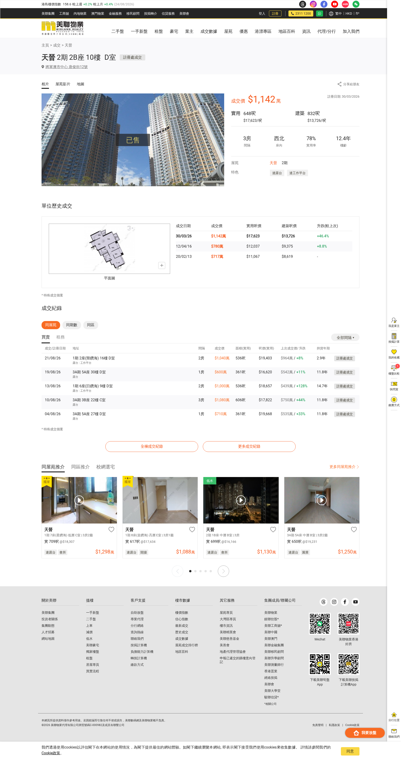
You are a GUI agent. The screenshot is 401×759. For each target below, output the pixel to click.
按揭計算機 (139, 645)
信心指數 (181, 619)
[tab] (46, 337)
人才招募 (48, 632)
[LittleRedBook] (348, 624)
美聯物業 (270, 612)
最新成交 (181, 625)
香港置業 (270, 671)
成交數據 (181, 638)
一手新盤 (92, 612)
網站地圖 (48, 638)
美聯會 (184, 13)
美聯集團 (48, 13)
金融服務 (115, 13)
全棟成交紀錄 (152, 446)
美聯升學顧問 (274, 658)
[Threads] (323, 602)
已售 (133, 140)
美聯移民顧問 (274, 651)
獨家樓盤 (92, 651)
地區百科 (181, 651)
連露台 (277, 173)
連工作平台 (297, 173)
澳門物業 (97, 13)
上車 (89, 625)
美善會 (225, 645)
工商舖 (64, 13)
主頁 (45, 45)
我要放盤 (369, 732)
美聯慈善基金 (229, 638)
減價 (89, 632)
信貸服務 (168, 13)
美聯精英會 (228, 632)
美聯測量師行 (274, 664)
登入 (262, 13)
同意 (350, 751)
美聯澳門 (270, 638)
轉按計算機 (139, 658)
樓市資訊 (226, 625)
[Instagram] (334, 602)
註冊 (275, 13)
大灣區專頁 (228, 619)
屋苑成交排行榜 (186, 645)
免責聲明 (317, 725)
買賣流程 (92, 671)
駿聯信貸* (271, 697)
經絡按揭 (270, 677)
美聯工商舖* (273, 625)
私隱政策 (334, 725)
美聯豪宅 (92, 645)
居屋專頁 (92, 664)
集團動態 (48, 625)
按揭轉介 (150, 13)
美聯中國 (270, 632)
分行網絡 (137, 625)
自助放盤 (137, 612)
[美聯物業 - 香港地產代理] (62, 28)
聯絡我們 (137, 638)
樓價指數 (181, 612)
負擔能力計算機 (142, 651)
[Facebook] (345, 602)
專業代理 (137, 619)
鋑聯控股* (271, 619)
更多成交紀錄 (249, 446)
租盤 (89, 658)
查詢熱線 (137, 632)
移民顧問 (132, 13)
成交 (57, 45)
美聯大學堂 (272, 691)
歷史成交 (181, 632)
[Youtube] (355, 602)
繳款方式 (137, 664)
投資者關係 (50, 619)
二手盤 (91, 619)
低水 (89, 638)
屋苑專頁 (226, 612)
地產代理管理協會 (233, 651)
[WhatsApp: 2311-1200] (319, 13)
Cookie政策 (51, 753)
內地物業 (80, 13)
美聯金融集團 (274, 645)
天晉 (68, 45)
